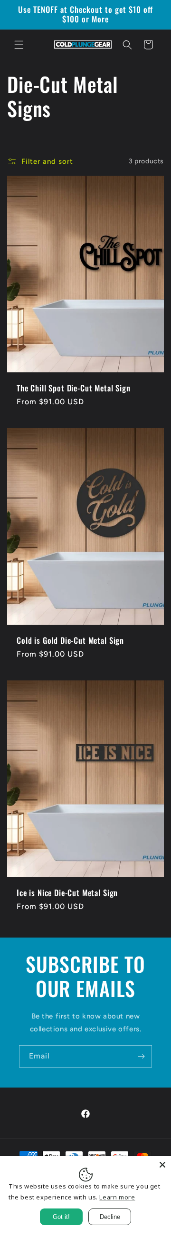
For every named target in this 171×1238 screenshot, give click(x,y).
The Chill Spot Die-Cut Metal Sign (74, 387)
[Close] (162, 1164)
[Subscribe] (141, 1056)
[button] (19, 44)
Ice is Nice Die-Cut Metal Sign (67, 892)
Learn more (117, 1197)
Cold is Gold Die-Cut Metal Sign (70, 640)
